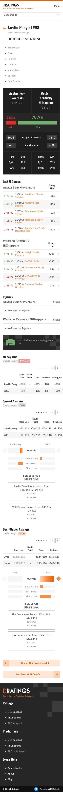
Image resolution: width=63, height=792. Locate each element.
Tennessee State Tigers (29, 213)
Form (10, 53)
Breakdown (14, 47)
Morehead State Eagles (29, 221)
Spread (12, 75)
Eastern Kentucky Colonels (29, 269)
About (11, 773)
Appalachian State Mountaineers (30, 229)
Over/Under (14, 81)
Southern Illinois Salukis (29, 196)
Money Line (14, 70)
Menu (57, 6)
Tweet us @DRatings (49, 789)
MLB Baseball (15, 711)
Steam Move (31, 478)
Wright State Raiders (27, 254)
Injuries (12, 58)
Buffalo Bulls (32, 261)
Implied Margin (10, 361)
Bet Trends (32, 463)
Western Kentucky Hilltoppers (46, 98)
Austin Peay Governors (17, 95)
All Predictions (16, 751)
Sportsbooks (15, 768)
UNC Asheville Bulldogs (27, 277)
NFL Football (14, 717)
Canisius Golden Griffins (29, 286)
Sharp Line (31, 468)
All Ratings (13, 723)
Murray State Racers (27, 204)
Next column (57, 368)
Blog (10, 779)
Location (12, 64)
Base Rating (31, 458)
